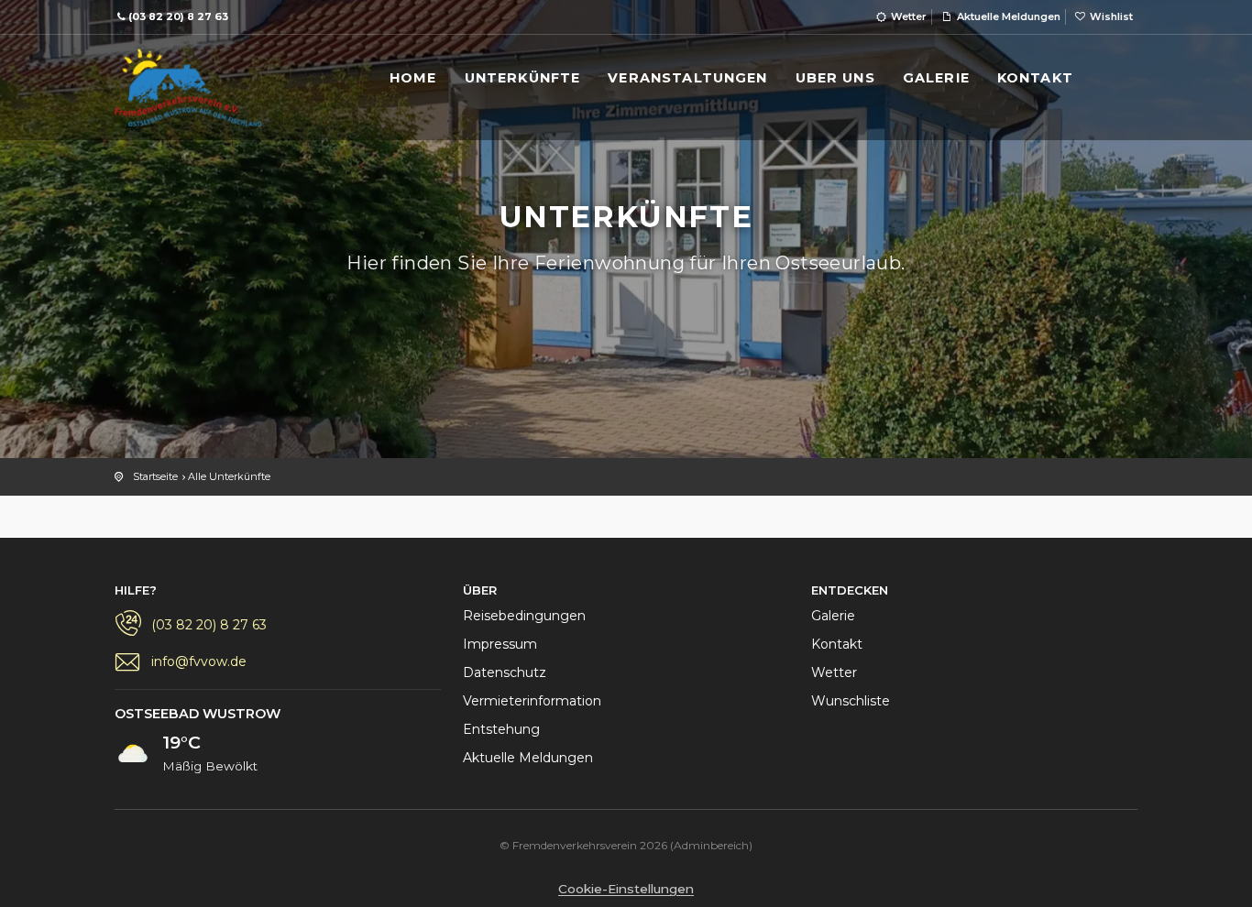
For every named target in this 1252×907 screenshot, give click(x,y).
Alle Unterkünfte (229, 476)
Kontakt (836, 644)
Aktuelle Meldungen (1007, 16)
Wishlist (1110, 16)
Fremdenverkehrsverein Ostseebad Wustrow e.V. (188, 90)
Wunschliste (850, 701)
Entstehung (501, 729)
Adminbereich (711, 845)
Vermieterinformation (532, 701)
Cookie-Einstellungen (626, 888)
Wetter (907, 16)
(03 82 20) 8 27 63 (178, 16)
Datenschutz (504, 672)
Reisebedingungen (524, 615)
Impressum (500, 644)
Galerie (833, 615)
